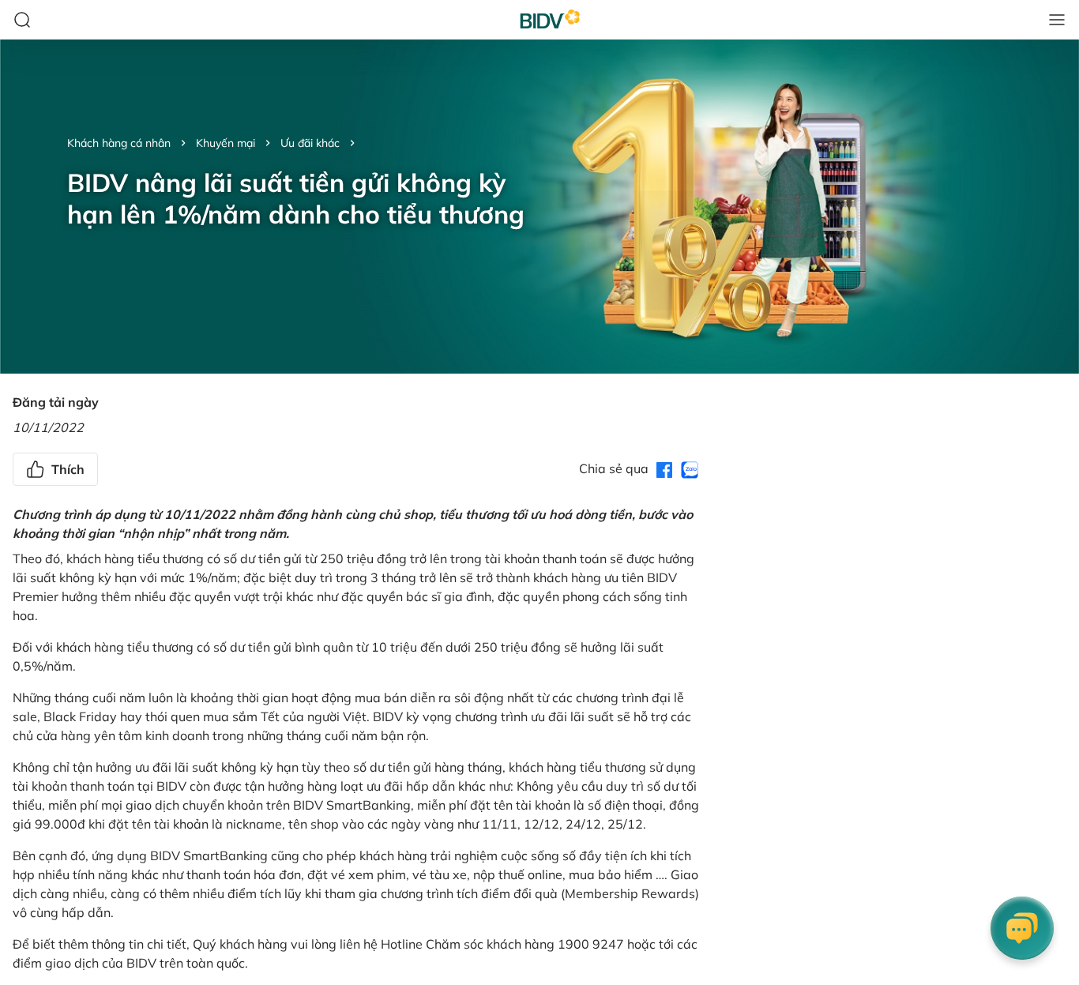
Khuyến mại (225, 143)
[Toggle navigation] (1056, 19)
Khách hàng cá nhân (119, 143)
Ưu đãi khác (310, 143)
